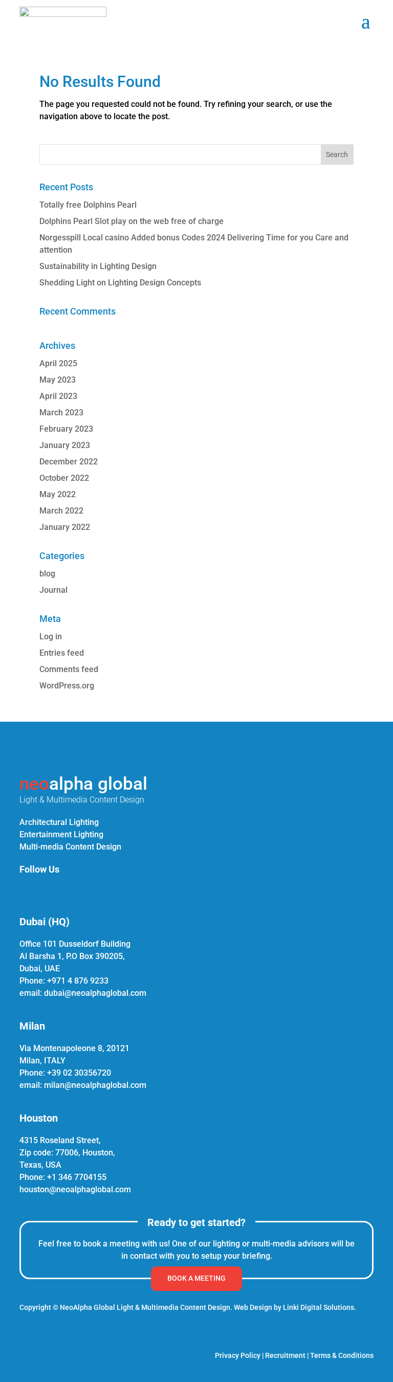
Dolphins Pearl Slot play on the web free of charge (131, 221)
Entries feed (61, 653)
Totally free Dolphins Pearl (88, 205)
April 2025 (58, 363)
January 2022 (64, 527)
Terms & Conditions (342, 1355)
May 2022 (57, 494)
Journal (53, 590)
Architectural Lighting (59, 822)
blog (47, 573)
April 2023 (58, 396)
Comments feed (68, 669)
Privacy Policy (237, 1355)
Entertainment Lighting (61, 834)
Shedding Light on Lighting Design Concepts (120, 282)
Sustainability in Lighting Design (98, 266)
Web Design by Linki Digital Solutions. (295, 1307)
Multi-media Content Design (70, 847)
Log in (50, 636)
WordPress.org (66, 685)
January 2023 (64, 445)
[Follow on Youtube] (98, 891)
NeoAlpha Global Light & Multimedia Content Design (145, 1307)
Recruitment (285, 1355)
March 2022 (61, 511)
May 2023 (57, 380)
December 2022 (68, 461)
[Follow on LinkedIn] (24, 891)
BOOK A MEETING (196, 1278)
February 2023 (66, 429)
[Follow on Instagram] (49, 891)
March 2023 (61, 412)
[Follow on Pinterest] (73, 891)
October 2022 (64, 478)
